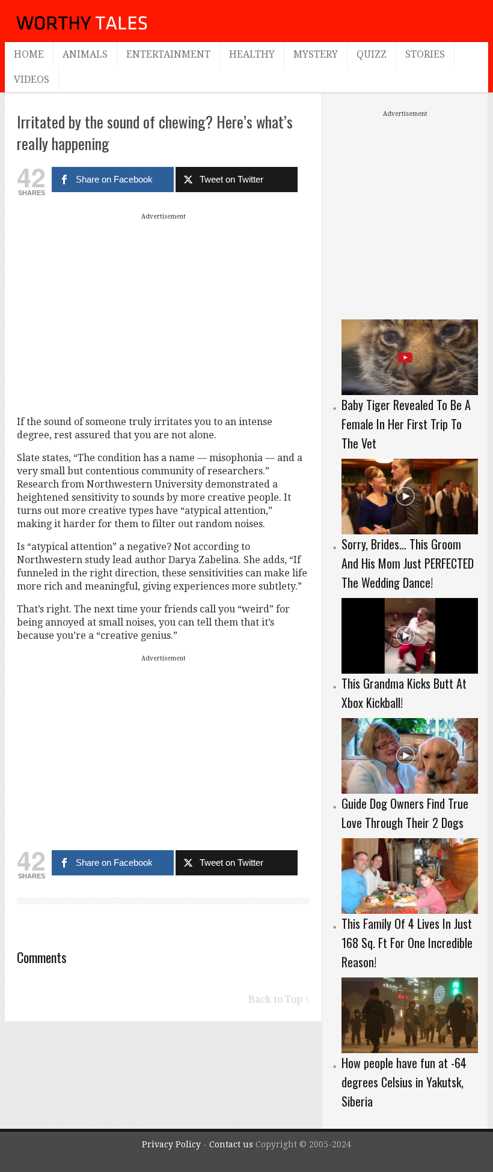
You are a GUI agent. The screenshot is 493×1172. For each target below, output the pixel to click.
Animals (85, 54)
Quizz (372, 54)
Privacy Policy (171, 1144)
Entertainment (168, 54)
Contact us (232, 1144)
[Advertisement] (164, 307)
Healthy (252, 54)
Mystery (315, 54)
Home (29, 54)
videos (31, 79)
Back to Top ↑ (279, 999)
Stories (425, 54)
